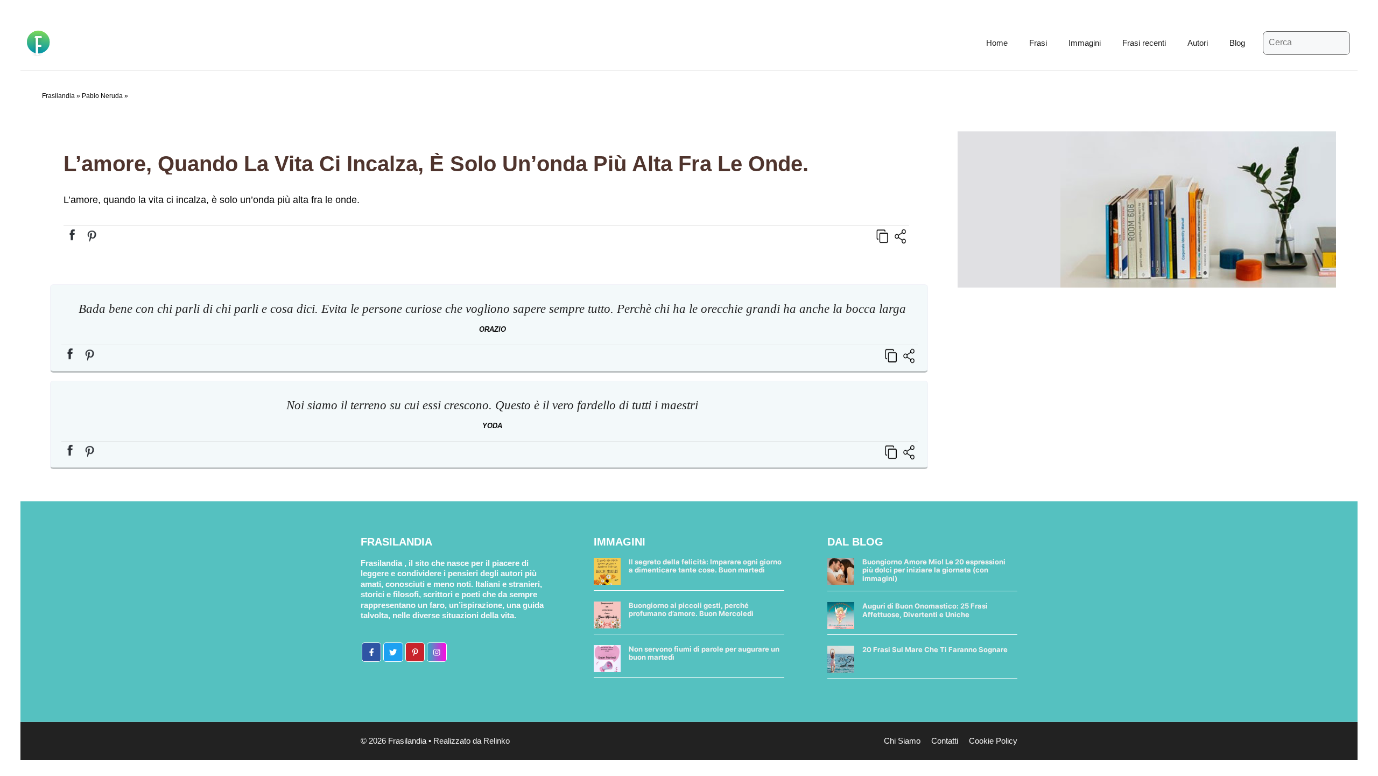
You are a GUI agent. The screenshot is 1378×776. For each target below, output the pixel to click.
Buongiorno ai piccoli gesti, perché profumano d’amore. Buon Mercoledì (691, 609)
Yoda (492, 426)
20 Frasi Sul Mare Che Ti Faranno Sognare (935, 649)
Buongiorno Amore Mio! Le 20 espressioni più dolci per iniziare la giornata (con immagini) (934, 570)
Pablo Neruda (102, 96)
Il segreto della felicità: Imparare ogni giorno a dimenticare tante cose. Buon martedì (705, 566)
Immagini (1084, 42)
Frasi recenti (1144, 42)
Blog (1237, 42)
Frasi (1038, 42)
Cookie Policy (993, 740)
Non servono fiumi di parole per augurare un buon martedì (704, 653)
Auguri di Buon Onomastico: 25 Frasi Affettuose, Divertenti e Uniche (925, 610)
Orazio (492, 329)
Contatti (944, 740)
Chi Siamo (902, 740)
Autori (1197, 42)
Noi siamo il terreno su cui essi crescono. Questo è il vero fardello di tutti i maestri (492, 405)
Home (997, 42)
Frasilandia (58, 96)
